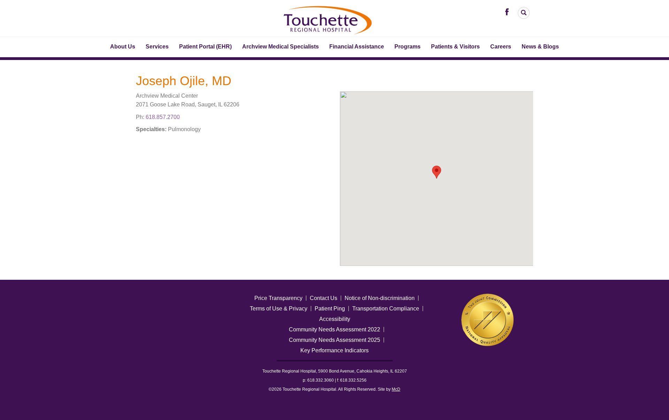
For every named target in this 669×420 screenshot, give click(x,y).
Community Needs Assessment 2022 (334, 329)
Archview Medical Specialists (280, 47)
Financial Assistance (356, 47)
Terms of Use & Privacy (278, 308)
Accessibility (334, 319)
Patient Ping (330, 308)
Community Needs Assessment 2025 (334, 340)
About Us (122, 47)
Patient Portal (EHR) (205, 47)
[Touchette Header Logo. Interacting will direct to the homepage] (328, 19)
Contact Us (323, 298)
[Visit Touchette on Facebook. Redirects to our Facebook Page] (508, 11)
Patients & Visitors (455, 47)
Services (157, 47)
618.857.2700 (163, 117)
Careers (500, 47)
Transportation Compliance (385, 308)
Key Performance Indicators (334, 350)
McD (396, 389)
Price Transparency (278, 298)
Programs (407, 47)
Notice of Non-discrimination (380, 298)
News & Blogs (540, 47)
